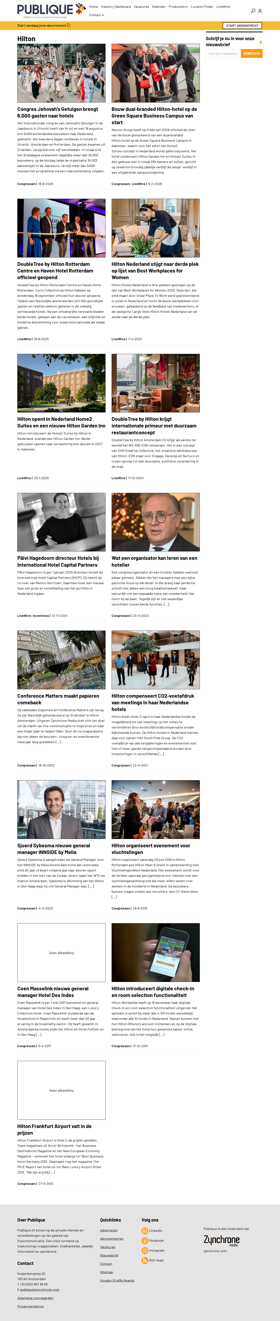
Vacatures (141, 6)
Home (93, 6)
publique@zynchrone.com (39, 1289)
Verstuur (251, 53)
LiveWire (223, 6)
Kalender (159, 6)
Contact (95, 15)
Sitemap (106, 1272)
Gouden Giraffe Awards (117, 1280)
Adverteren (109, 1230)
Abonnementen (112, 1238)
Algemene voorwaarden (35, 1298)
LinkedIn (155, 1230)
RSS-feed (155, 1260)
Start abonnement (242, 25)
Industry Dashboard (116, 6)
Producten (177, 6)
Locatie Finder (202, 6)
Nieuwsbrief (109, 1255)
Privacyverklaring (30, 1306)
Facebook (156, 1240)
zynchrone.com (215, 1251)
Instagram (156, 1250)
